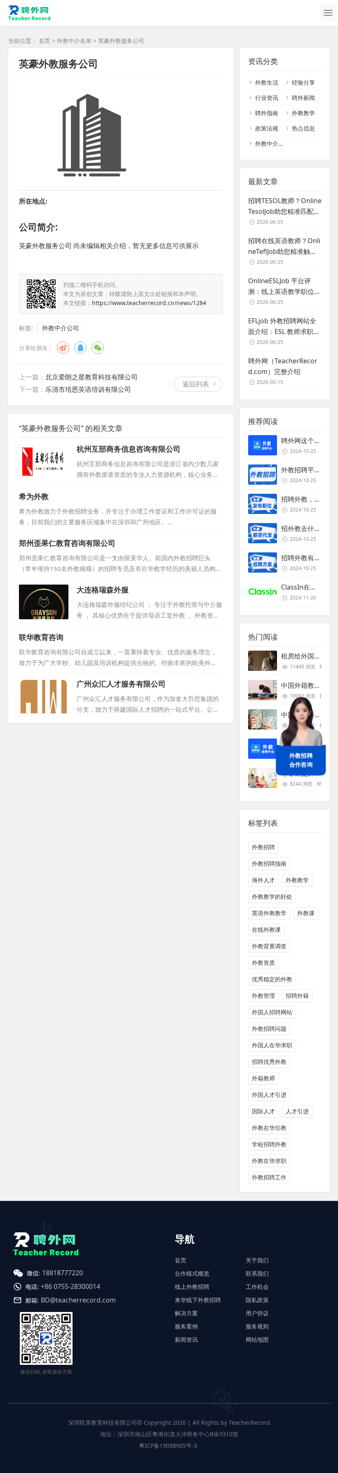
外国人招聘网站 (272, 1012)
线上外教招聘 (192, 1287)
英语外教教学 (269, 913)
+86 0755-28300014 (70, 1286)
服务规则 (257, 1326)
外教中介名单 (74, 41)
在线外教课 (266, 929)
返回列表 (196, 383)
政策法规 (266, 128)
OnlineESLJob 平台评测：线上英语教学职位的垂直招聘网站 (284, 286)
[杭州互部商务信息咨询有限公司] (43, 461)
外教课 (306, 913)
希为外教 (34, 496)
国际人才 (263, 1111)
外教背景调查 (269, 946)
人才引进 (297, 1111)
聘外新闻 (303, 98)
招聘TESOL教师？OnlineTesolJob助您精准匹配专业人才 (285, 206)
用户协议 (257, 1313)
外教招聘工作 (269, 1177)
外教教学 (303, 113)
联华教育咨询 (41, 637)
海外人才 (263, 880)
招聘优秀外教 (269, 1062)
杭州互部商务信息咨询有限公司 (129, 449)
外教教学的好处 (272, 896)
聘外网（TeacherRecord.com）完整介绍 (282, 366)
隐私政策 (257, 1300)
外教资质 (263, 962)
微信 (98, 347)
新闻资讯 (186, 1339)
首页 (44, 41)
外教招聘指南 (269, 863)
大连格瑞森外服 (103, 589)
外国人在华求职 (272, 1045)
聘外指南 (266, 113)
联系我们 (257, 1273)
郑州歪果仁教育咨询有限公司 (67, 543)
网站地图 (257, 1339)
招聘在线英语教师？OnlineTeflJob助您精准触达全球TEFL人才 (284, 246)
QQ (80, 347)
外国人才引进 (269, 1095)
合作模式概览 (192, 1273)
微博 (63, 347)
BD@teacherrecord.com (78, 1300)
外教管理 (263, 995)
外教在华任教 (269, 1128)
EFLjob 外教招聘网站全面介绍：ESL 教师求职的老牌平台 (284, 326)
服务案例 (186, 1326)
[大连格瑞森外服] (43, 602)
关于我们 (257, 1260)
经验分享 (303, 82)
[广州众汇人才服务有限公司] (43, 696)
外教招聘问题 (269, 1029)
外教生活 (266, 82)
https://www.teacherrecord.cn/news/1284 (149, 303)
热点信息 (303, 128)
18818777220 (62, 1272)
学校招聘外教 (269, 1144)
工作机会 (257, 1287)
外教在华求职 (269, 1161)
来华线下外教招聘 (198, 1300)
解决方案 (186, 1313)
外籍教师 (263, 1078)
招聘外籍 (297, 995)
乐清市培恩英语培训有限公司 (88, 389)
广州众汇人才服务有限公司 (121, 684)
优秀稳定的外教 (272, 979)
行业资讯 (266, 98)
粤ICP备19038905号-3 (168, 1445)
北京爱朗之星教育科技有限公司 (91, 376)
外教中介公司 (60, 328)
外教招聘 (263, 847)
